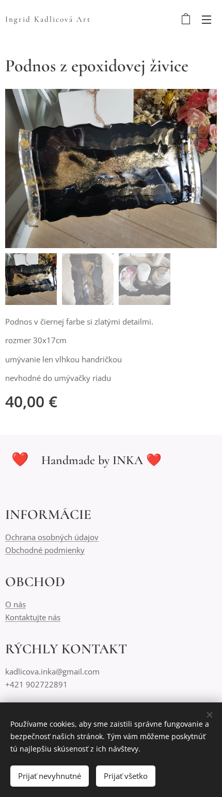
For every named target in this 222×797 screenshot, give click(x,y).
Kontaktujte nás (32, 617)
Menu (206, 19)
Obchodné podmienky (45, 550)
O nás (15, 604)
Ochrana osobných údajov (52, 537)
